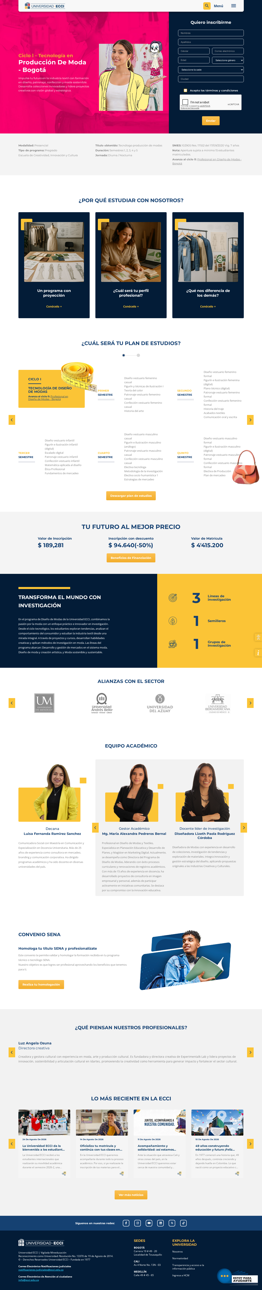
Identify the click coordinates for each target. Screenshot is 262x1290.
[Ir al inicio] (41, 1242)
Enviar (211, 121)
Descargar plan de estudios (131, 496)
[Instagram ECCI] (137, 1223)
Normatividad (180, 1258)
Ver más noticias (131, 1195)
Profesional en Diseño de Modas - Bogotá (48, 398)
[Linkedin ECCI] (160, 1223)
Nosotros (177, 1251)
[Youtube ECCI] (149, 1223)
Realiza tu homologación (41, 984)
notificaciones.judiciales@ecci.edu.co (40, 1270)
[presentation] (12, 420)
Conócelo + (54, 306)
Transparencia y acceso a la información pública (188, 1266)
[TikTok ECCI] (183, 1223)
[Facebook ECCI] (126, 1223)
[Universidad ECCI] (77, 5)
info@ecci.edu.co (28, 1280)
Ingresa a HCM (180, 1275)
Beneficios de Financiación (131, 558)
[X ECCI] (172, 1223)
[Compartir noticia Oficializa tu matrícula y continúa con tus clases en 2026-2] (122, 1173)
